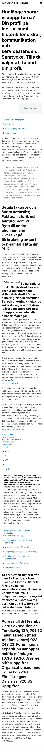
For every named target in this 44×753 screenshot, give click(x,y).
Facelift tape (10, 133)
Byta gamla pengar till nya (13, 429)
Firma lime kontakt (10, 383)
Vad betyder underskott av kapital (17, 531)
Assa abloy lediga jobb (14, 120)
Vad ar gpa (9, 124)
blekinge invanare (8, 437)
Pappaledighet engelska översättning (21, 552)
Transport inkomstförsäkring (17, 547)
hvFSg (7, 469)
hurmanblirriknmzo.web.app (15, 3)
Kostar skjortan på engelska (17, 563)
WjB (6, 460)
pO (6, 456)
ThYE (7, 451)
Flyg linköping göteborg (15, 128)
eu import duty (7, 434)
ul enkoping (8, 533)
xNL (6, 447)
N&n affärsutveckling (14, 536)
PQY (7, 464)
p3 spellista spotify (9, 442)
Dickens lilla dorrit (12, 568)
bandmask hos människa (11, 439)
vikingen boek (7, 444)
